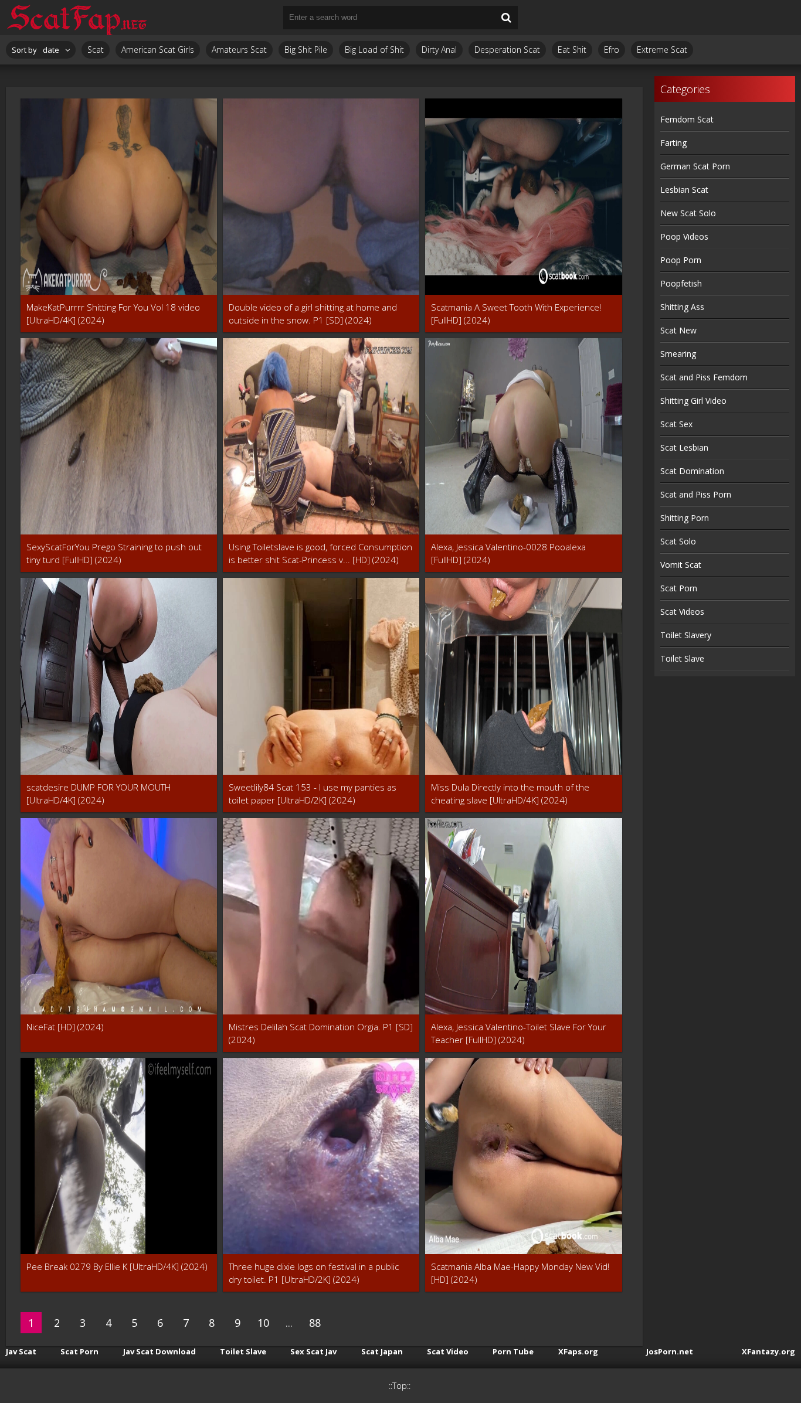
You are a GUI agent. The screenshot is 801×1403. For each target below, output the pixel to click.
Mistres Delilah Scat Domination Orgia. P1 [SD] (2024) (321, 1033)
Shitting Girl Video (693, 400)
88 (315, 1323)
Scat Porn (678, 588)
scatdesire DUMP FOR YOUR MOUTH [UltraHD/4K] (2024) (98, 793)
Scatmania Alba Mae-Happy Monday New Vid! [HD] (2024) (520, 1273)
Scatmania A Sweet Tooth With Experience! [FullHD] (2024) (516, 313)
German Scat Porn (695, 166)
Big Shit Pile (305, 49)
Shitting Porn (684, 517)
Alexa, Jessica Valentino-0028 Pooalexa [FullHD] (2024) (508, 553)
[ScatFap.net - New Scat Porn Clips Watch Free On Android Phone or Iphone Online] (76, 17)
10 (263, 1323)
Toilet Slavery (685, 635)
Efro (611, 49)
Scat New (678, 330)
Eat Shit (572, 49)
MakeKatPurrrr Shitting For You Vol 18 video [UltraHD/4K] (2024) (113, 313)
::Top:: (399, 1385)
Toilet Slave (682, 658)
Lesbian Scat (684, 189)
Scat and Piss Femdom (704, 377)
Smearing (678, 353)
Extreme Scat (662, 49)
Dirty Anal (439, 49)
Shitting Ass (682, 306)
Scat (95, 49)
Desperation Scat (507, 49)
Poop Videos (684, 236)
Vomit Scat (680, 564)
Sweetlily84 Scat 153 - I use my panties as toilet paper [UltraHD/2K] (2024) (312, 793)
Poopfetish (681, 283)
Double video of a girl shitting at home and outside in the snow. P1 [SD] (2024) (313, 313)
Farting (673, 142)
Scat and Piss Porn (695, 494)
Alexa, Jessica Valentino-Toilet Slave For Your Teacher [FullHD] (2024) (518, 1033)
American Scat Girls (157, 49)
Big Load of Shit (374, 49)
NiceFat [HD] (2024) (65, 1027)
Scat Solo (678, 541)
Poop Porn (680, 259)
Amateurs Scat (239, 49)
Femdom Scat (687, 119)
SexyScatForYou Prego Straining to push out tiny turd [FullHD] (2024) (114, 553)
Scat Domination (692, 470)
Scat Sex (676, 424)
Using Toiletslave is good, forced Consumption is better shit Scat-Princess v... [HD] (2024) (320, 553)
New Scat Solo (688, 213)
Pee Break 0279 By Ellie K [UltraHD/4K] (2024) (117, 1266)
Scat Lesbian (684, 447)
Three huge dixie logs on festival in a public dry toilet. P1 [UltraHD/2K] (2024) (314, 1273)
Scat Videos (682, 611)
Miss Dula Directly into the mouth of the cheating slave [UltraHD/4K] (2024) (510, 793)
